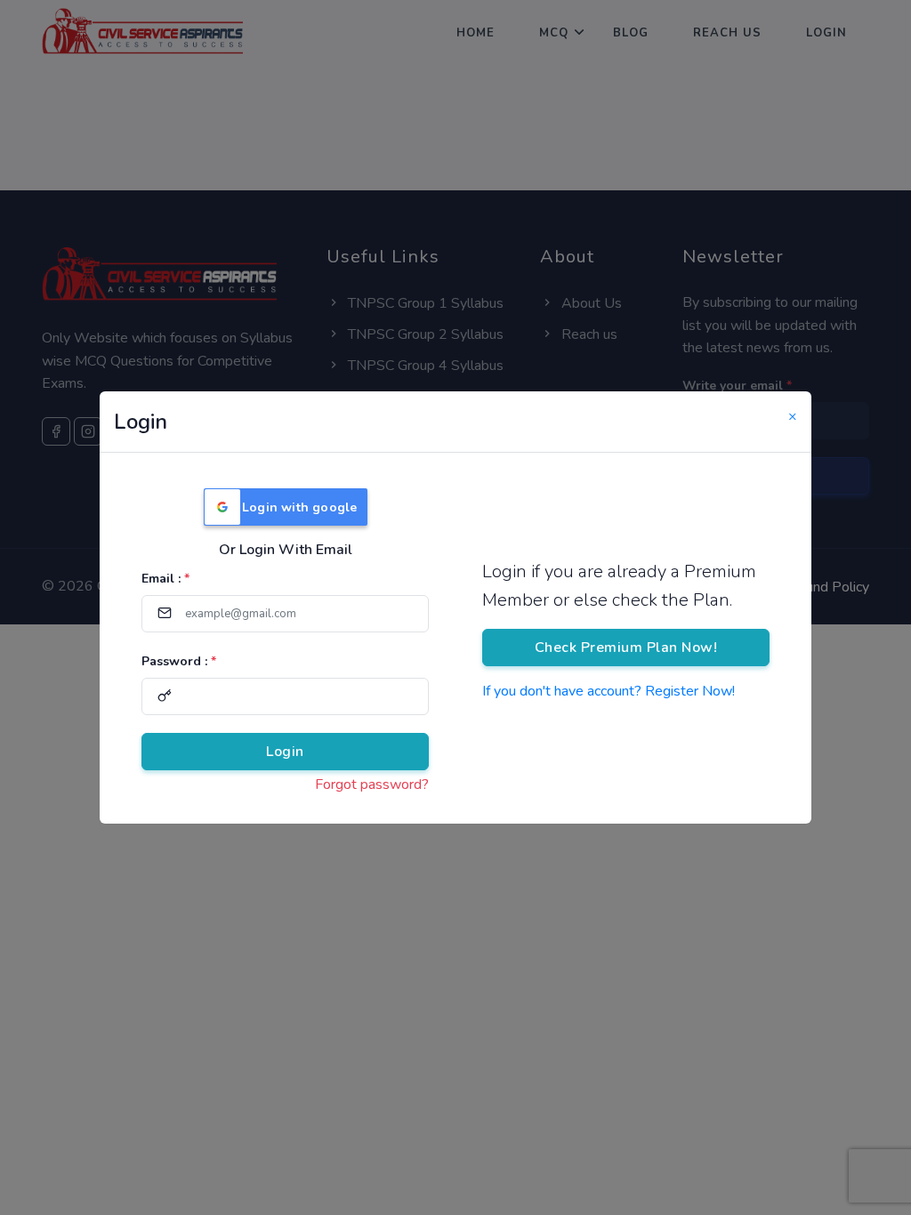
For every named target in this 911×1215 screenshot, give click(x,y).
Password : (178, 661)
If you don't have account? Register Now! (608, 691)
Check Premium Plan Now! (626, 647)
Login (285, 751)
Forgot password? (372, 784)
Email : (165, 578)
